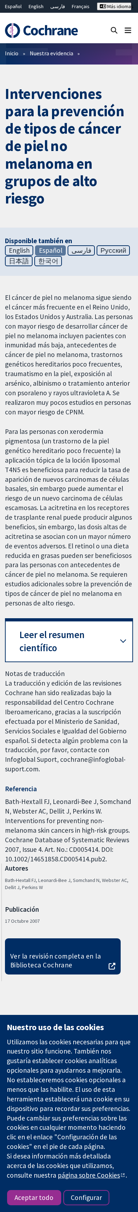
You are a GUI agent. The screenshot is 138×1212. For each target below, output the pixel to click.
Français (81, 6)
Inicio (11, 53)
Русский (113, 250)
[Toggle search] (114, 30)
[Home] (41, 30)
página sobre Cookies (89, 1175)
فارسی (57, 6)
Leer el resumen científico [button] (52, 641)
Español (13, 6)
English (36, 6)
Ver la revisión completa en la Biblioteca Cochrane (55, 960)
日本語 (19, 261)
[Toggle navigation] (128, 30)
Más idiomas (118, 6)
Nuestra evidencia (51, 53)
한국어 (48, 261)
